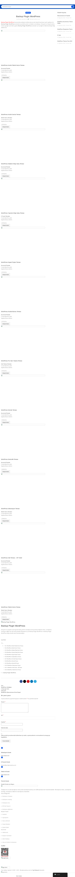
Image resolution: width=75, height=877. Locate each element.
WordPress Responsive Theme (64, 29)
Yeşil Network (35, 870)
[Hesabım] (73, 2)
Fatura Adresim (6, 821)
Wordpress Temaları (7, 796)
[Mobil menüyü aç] (1, 2)
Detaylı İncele (6, 619)
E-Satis (59, 35)
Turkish (58, 874)
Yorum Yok (68, 18)
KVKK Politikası (6, 839)
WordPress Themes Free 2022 (64, 41)
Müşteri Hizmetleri (6, 835)
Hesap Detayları (6, 824)
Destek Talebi (5, 827)
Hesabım (4, 814)
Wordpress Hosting (7, 799)
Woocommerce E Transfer (63, 15)
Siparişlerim (5, 817)
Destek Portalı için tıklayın (7, 784)
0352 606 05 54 (5, 755)
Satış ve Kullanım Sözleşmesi (9, 842)
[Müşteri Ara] (72, 6)
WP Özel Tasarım (6, 806)
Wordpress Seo (6, 803)
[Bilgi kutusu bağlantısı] (37, 751)
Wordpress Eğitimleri (7, 809)
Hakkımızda (5, 832)
